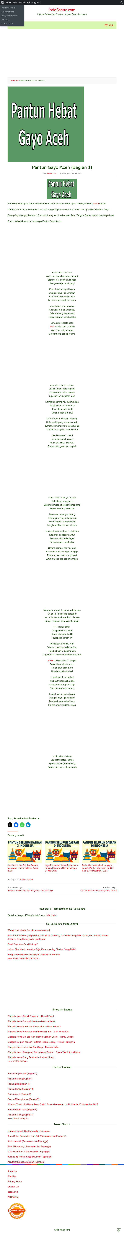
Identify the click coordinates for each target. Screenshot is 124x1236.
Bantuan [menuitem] (5, 19)
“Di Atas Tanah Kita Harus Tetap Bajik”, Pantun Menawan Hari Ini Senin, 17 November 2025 (53, 1104)
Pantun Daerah (26, 879)
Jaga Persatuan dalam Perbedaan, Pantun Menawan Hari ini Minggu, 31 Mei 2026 (61, 868)
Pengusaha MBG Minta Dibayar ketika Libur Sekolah (34, 954)
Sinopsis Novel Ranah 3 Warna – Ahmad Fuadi (31, 1016)
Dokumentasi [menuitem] (8, 11)
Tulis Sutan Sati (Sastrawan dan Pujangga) (29, 1151)
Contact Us (13, 1186)
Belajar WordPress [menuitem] (10, 15)
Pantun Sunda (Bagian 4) (20, 1078)
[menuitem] (2, 2)
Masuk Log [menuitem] (11, 2)
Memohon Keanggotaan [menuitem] (30, 2)
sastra (96, 203)
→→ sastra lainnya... (18, 1060)
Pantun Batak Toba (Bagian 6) (22, 1109)
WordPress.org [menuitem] (8, 8)
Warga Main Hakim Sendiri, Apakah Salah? (29, 930)
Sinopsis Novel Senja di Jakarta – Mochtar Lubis (31, 1021)
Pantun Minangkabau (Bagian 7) (23, 1099)
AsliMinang (13, 1196)
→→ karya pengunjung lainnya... (24, 958)
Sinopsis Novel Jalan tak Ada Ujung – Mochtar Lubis (33, 1046)
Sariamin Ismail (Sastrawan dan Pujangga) (29, 1130)
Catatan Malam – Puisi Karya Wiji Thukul (98, 889)
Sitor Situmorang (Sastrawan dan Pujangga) (29, 1146)
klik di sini (51, 915)
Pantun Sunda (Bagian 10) (20, 1088)
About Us (12, 1171)
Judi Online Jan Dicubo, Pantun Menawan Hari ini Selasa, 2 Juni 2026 (23, 868)
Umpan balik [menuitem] (7, 23)
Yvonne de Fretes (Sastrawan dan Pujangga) (30, 1156)
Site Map (12, 1176)
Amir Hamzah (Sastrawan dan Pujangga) (28, 1141)
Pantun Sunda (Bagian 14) (20, 1114)
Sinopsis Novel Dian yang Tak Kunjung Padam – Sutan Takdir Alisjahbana (44, 1052)
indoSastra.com (62, 10)
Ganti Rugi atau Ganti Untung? (23, 944)
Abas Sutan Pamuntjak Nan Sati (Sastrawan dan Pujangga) (37, 1136)
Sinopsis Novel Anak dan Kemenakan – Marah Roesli (34, 1026)
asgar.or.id (13, 1191)
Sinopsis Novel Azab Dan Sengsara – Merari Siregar (30, 889)
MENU (111, 25)
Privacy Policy (15, 1181)
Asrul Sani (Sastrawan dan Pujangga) (26, 1161)
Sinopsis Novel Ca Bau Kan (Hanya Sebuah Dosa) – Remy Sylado (40, 1036)
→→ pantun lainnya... (18, 1118)
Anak (52, 326)
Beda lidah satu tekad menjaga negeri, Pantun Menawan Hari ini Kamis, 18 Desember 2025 (97, 868)
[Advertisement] (62, 53)
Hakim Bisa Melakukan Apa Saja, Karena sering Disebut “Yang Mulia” (42, 949)
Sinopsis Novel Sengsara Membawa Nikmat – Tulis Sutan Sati (38, 1031)
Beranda (15, 80)
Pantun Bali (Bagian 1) (18, 1083)
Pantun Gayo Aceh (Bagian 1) (22, 1073)
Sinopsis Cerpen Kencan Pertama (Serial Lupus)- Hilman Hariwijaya (41, 1041)
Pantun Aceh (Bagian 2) (19, 1093)
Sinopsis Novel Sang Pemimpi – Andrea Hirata (31, 1057)
